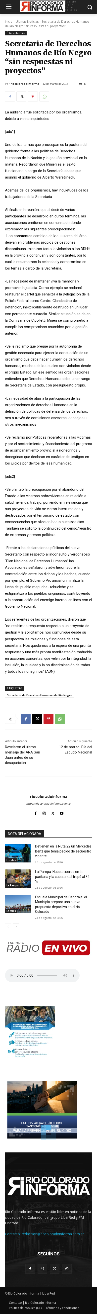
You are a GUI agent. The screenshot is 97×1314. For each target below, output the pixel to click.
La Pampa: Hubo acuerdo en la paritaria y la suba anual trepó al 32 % (62, 876)
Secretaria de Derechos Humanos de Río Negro (39, 695)
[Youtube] (61, 812)
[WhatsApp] (44, 96)
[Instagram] (44, 812)
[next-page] (16, 927)
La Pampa (12, 885)
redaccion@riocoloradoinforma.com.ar (53, 1233)
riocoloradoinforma (24, 84)
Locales (11, 860)
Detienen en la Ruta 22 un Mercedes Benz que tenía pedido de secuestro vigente (63, 851)
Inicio (8, 21)
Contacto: (13, 1233)
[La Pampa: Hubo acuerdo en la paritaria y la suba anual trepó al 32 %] (18, 878)
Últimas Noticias (27, 21)
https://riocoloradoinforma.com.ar (48, 803)
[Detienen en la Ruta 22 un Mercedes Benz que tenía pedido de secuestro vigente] (18, 853)
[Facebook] (10, 96)
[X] (21, 96)
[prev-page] (8, 927)
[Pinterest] (33, 96)
